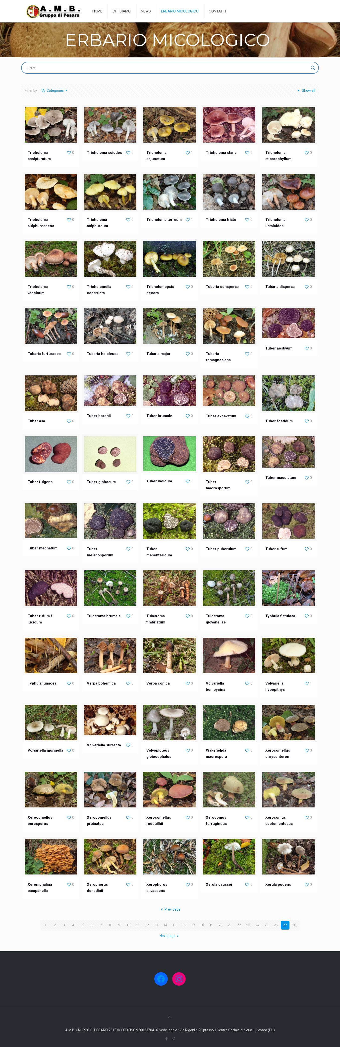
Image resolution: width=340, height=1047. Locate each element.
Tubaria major (158, 353)
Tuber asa (36, 421)
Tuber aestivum (278, 348)
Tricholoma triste (221, 219)
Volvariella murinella (45, 750)
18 (202, 925)
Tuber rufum (276, 549)
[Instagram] (173, 1039)
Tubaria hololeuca (102, 353)
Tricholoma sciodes (104, 152)
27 (285, 925)
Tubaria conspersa (222, 286)
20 (221, 925)
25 (267, 925)
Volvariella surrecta (104, 745)
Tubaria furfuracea (44, 353)
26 (276, 925)
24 (257, 925)
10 (128, 925)
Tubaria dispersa (280, 286)
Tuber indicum (159, 481)
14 (165, 925)
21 (230, 925)
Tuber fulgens (40, 482)
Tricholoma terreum (164, 219)
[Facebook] (166, 1039)
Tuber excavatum (221, 416)
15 (174, 925)
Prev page (172, 909)
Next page (167, 936)
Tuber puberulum (221, 549)
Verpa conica (158, 683)
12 (147, 925)
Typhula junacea (42, 683)
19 (211, 925)
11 (138, 925)
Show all (308, 90)
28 (294, 925)
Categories (55, 90)
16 (184, 925)
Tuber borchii (99, 416)
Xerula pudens (278, 884)
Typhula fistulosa (280, 616)
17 (193, 925)
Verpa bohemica (101, 683)
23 (248, 925)
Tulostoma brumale (104, 616)
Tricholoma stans (221, 152)
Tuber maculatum (280, 477)
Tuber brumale (159, 416)
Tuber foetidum (279, 421)
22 (239, 925)
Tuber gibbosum (101, 482)
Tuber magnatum (42, 548)
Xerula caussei (219, 884)
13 (156, 925)
